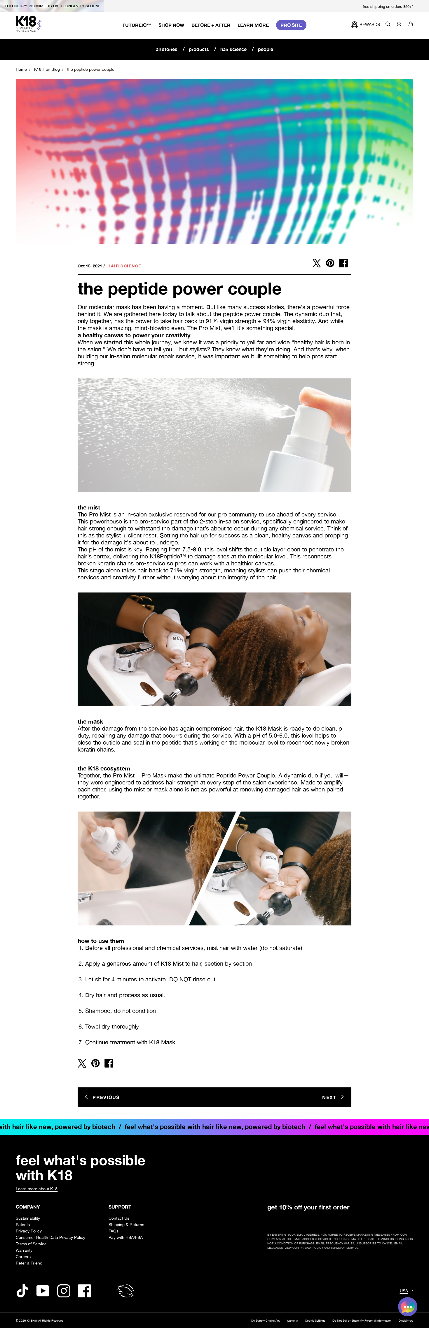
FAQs (113, 1230)
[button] (410, 24)
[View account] (399, 24)
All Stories (166, 49)
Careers (23, 1256)
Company (28, 1206)
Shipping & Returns (126, 1224)
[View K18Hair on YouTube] (43, 1291)
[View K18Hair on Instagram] (63, 1291)
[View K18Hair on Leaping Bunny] (125, 1291)
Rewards (370, 24)
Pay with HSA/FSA (126, 1237)
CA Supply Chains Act (265, 1320)
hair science (233, 49)
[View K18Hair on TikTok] (22, 1291)
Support (120, 1206)
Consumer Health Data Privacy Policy (50, 1237)
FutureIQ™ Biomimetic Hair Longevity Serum (52, 5)
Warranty (24, 1250)
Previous (106, 1097)
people (265, 49)
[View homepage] (28, 24)
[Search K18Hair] (388, 24)
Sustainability (28, 1218)
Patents (23, 1224)
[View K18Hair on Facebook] (84, 1291)
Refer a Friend (29, 1262)
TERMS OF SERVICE (344, 1247)
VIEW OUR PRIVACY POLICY (304, 1247)
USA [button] (404, 1290)
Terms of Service (31, 1243)
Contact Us (119, 1218)
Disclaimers (406, 1320)
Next (329, 1097)
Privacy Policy (29, 1230)
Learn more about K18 (36, 1188)
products (199, 49)
